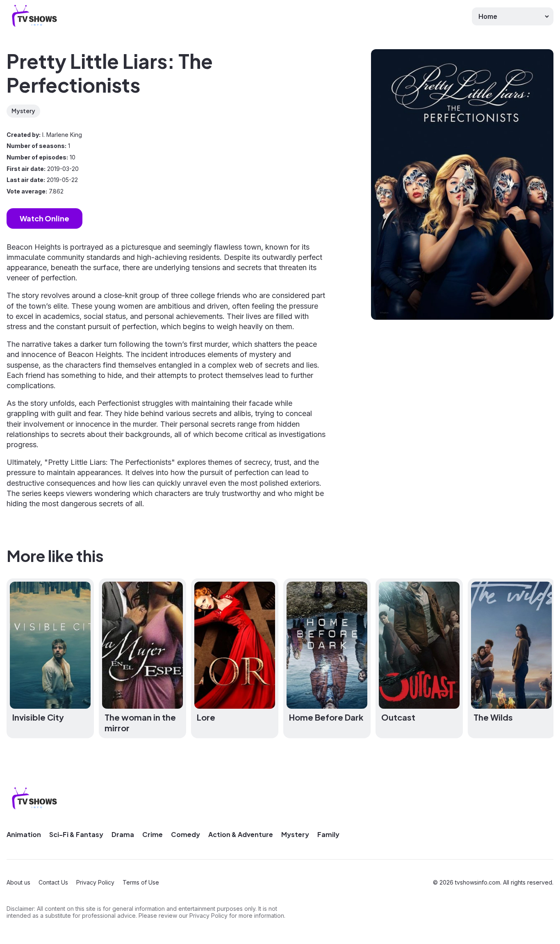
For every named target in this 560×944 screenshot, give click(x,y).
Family (328, 834)
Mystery (23, 110)
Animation (24, 834)
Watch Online (44, 218)
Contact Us (53, 882)
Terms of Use (141, 882)
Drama (123, 834)
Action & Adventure (240, 834)
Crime (152, 834)
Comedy (185, 834)
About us (18, 882)
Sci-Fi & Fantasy (76, 834)
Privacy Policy (95, 882)
